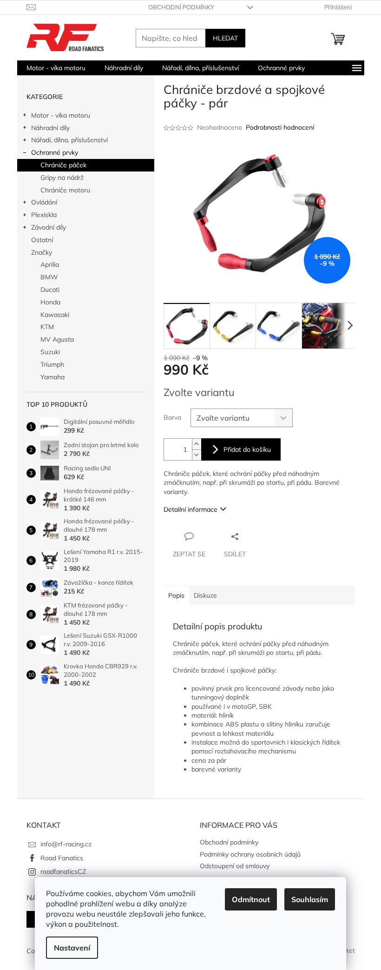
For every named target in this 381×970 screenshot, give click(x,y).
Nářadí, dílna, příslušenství (69, 140)
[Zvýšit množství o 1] (196, 444)
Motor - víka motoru (60, 115)
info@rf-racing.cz (66, 844)
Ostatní (42, 240)
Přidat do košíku (247, 449)
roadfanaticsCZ (63, 871)
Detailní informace (190, 509)
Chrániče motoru (65, 190)
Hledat (225, 38)
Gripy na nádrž (62, 177)
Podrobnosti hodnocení (280, 127)
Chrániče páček (63, 165)
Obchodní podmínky (181, 7)
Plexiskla (44, 215)
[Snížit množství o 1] (196, 454)
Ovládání (44, 202)
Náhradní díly (50, 128)
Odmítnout (251, 899)
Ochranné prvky (54, 152)
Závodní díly (48, 227)
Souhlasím (309, 899)
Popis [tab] (176, 595)
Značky (41, 252)
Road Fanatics (61, 858)
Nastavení (72, 947)
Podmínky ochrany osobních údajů (250, 854)
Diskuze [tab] (205, 595)
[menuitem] (56, 67)
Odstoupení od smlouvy (234, 866)
